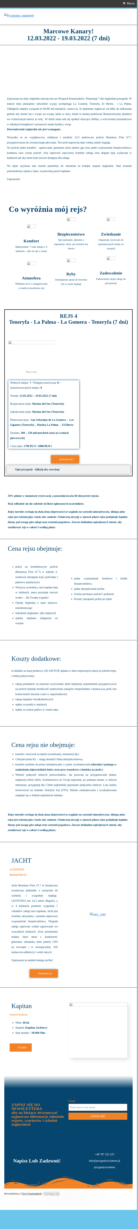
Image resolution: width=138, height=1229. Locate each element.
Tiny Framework (31, 1193)
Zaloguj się (52, 1193)
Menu (131, 3)
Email (72, 1100)
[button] (9, 69)
